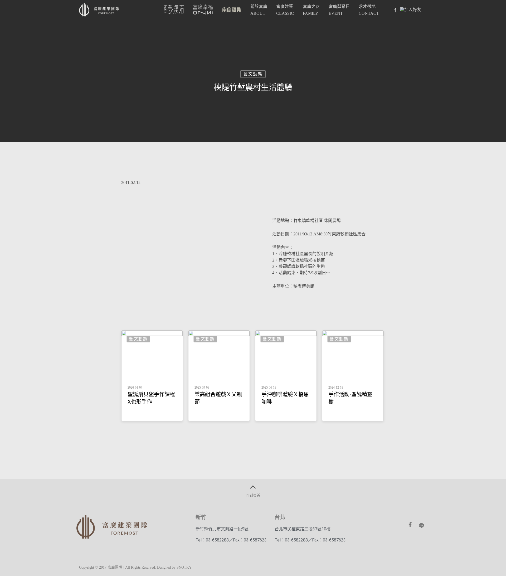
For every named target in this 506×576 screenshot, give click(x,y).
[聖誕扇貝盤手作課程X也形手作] (152, 375)
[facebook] (395, 10)
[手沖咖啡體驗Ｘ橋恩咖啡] (286, 375)
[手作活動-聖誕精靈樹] (353, 375)
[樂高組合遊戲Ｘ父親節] (219, 375)
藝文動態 (253, 73)
